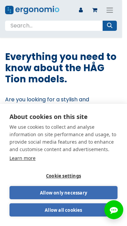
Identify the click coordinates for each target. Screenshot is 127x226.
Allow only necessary (63, 193)
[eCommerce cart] (94, 9)
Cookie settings (63, 176)
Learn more (22, 158)
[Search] (110, 26)
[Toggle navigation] (110, 10)
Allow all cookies (63, 210)
